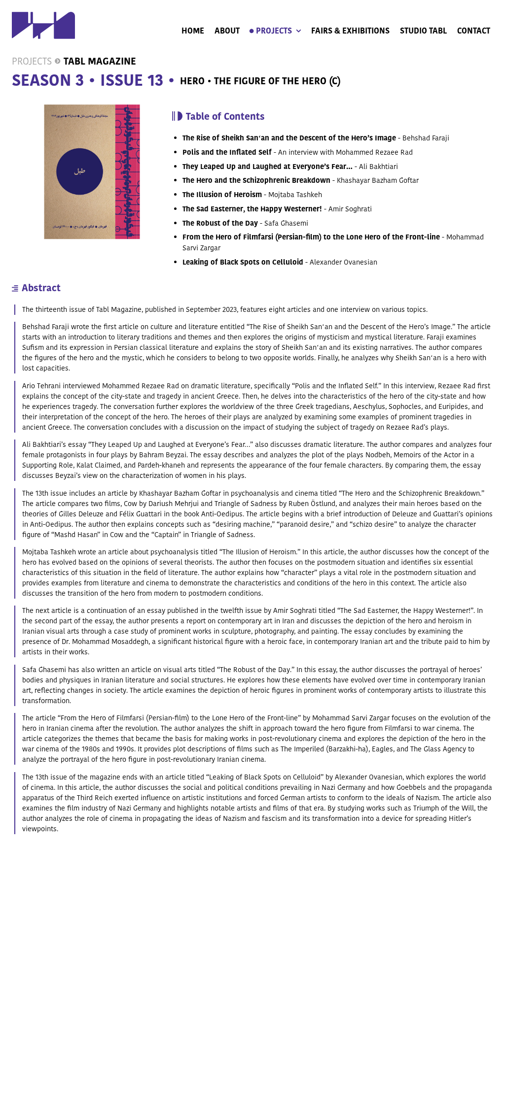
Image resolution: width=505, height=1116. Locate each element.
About (227, 30)
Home (192, 30)
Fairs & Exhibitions (350, 30)
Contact (473, 30)
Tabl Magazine (100, 61)
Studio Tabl (423, 30)
